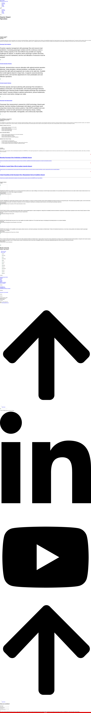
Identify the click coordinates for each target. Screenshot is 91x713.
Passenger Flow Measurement (6, 100)
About (3, 5)
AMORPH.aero (2, 286)
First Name (1, 705)
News (3, 4)
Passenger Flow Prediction (5, 44)
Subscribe (45, 712)
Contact (3, 6)
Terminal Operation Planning (6, 63)
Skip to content (2, 0)
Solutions (3, 2)
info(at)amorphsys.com (5, 302)
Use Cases (3, 3)
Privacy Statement (2, 283)
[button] (45, 116)
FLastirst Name (2, 707)
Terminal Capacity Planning (5, 83)
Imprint (1, 281)
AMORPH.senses (2, 287)
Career (1, 278)
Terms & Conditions (3, 282)
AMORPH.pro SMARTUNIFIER (5, 288)
